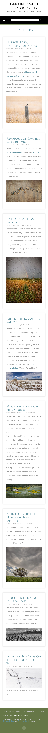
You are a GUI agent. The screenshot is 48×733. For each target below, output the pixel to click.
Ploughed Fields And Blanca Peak (23, 599)
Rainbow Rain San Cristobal (20, 220)
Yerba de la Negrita (14, 152)
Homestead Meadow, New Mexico (22, 408)
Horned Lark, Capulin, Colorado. (21, 44)
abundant (37, 152)
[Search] (40, 20)
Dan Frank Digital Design (18, 715)
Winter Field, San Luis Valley (23, 320)
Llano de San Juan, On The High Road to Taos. (23, 660)
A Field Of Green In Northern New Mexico (21, 517)
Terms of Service (24, 721)
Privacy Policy (8, 721)
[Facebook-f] (24, 728)
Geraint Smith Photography (24, 6)
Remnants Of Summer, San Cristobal (23, 140)
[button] (4, 20)
